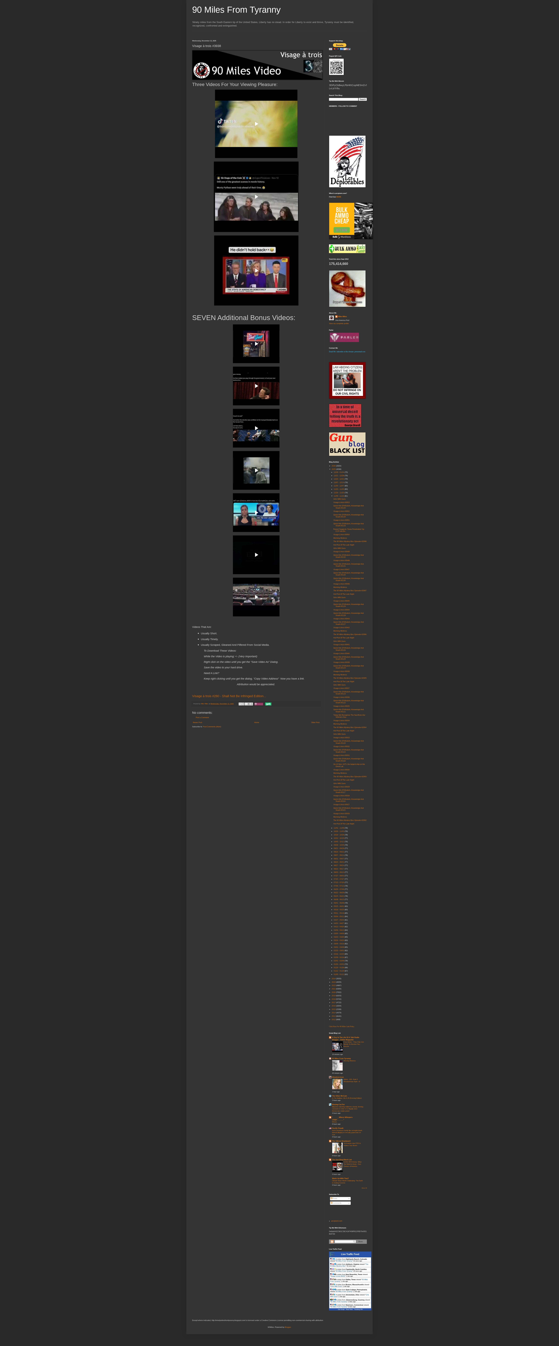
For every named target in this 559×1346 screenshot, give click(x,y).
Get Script (341, 1309)
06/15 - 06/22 (339, 896)
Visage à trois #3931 (341, 755)
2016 (334, 1006)
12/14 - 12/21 (339, 479)
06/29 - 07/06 (339, 889)
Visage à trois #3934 (341, 721)
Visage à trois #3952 (341, 511)
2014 (334, 1013)
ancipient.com (336, 1221)
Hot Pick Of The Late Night (343, 545)
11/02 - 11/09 (339, 828)
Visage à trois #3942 (341, 628)
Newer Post (197, 722)
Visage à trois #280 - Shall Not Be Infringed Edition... (229, 696)
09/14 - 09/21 (339, 852)
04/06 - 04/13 (339, 930)
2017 (334, 1002)
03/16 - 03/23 (339, 940)
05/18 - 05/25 (339, 910)
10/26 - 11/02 (339, 831)
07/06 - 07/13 (339, 886)
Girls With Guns (339, 499)
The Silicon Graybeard (341, 1141)
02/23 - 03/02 (339, 951)
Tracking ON (358, 1309)
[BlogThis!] (242, 704)
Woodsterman (338, 1077)
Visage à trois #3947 (341, 569)
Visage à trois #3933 (341, 738)
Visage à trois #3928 (341, 796)
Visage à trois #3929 (341, 787)
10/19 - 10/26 (339, 835)
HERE (338, 197)
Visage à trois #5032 (338, 1276)
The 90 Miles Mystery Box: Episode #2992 (350, 820)
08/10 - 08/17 (339, 869)
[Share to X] (246, 704)
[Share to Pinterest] (251, 704)
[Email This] (240, 704)
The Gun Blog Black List (342, 1160)
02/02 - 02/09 (339, 961)
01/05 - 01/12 (339, 974)
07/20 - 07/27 (339, 879)
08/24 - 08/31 (339, 862)
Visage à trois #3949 (341, 552)
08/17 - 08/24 (339, 865)
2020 (334, 992)
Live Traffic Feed (350, 1254)
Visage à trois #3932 (341, 746)
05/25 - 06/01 (339, 906)
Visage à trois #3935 (341, 706)
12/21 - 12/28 (339, 476)
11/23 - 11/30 (339, 489)
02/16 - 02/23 (339, 954)
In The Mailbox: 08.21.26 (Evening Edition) (347, 1098)
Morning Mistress (340, 538)
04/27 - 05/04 (339, 920)
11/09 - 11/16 (339, 496)
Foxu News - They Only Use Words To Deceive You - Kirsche (354, 1044)
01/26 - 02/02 (339, 964)
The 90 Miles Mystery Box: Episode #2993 (350, 777)
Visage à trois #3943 (341, 619)
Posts (334, 1199)
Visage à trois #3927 (341, 805)
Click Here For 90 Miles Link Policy (341, 1027)
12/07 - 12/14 (339, 482)
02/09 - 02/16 (339, 957)
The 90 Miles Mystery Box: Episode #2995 (350, 678)
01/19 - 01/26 (339, 968)
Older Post (315, 722)
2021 (334, 989)
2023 (334, 982)
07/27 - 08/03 (339, 876)
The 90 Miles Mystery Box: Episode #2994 (350, 727)
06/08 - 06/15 (339, 899)
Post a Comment (202, 718)
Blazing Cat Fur (338, 1105)
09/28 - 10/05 (339, 845)
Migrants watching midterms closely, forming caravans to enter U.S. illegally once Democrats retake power (347, 1109)
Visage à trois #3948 (341, 560)
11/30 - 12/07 (339, 486)
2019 (334, 996)
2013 (334, 1016)
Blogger (288, 1327)
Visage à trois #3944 (341, 610)
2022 (334, 985)
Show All (364, 1188)
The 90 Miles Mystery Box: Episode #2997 (350, 591)
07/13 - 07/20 (339, 882)
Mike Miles (342, 317)
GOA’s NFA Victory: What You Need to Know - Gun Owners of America (352, 1164)
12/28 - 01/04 (339, 472)
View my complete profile (339, 324)
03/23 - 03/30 (339, 937)
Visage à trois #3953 (341, 502)
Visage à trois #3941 (341, 645)
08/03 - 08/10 (339, 872)
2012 (334, 1020)
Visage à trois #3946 (341, 584)
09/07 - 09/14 (339, 855)
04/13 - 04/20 (339, 927)
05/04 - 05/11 (339, 916)
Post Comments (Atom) (212, 727)
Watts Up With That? (340, 1178)
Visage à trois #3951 (341, 520)
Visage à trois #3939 (341, 662)
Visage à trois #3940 (341, 653)
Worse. (334, 1122)
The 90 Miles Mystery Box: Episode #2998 (350, 541)
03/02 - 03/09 (339, 947)
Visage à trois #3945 (341, 601)
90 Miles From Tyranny (236, 10)
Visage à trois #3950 (341, 535)
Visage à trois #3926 (341, 814)
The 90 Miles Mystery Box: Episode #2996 (350, 634)
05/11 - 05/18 (339, 913)
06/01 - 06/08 (339, 903)
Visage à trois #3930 (341, 770)
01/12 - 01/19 (339, 971)
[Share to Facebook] (248, 704)
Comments (336, 1203)
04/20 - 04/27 (339, 923)
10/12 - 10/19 (339, 838)
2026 (334, 466)
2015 (334, 1009)
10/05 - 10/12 (339, 842)
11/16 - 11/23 (339, 493)
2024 (334, 979)
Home (256, 722)
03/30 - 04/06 (339, 934)
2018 (334, 999)
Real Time (349, 1309)
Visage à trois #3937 (341, 688)
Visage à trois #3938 (341, 671)
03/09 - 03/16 (339, 944)
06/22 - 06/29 (339, 893)
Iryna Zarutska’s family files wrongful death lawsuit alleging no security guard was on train (347, 1133)
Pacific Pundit (337, 1128)
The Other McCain (339, 1096)
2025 (334, 469)
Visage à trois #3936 (341, 697)
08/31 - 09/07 (339, 859)
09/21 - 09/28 (339, 848)
